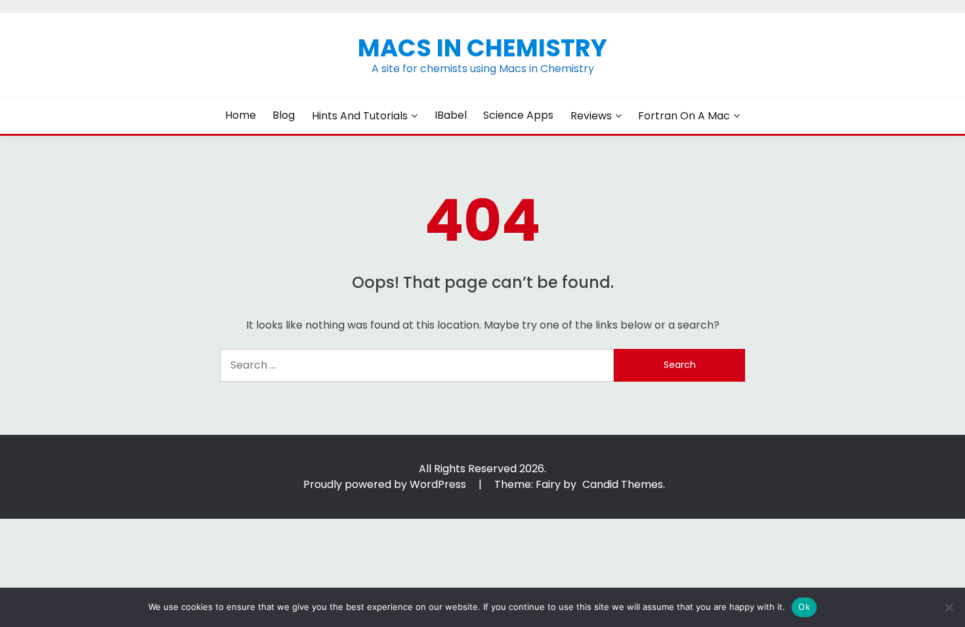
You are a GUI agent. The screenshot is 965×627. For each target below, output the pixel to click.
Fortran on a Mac (684, 115)
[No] (948, 607)
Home (240, 115)
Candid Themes (622, 484)
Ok (804, 606)
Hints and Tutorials (360, 115)
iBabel (451, 115)
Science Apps (518, 115)
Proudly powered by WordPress (386, 484)
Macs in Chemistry (482, 48)
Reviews (591, 115)
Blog (283, 115)
